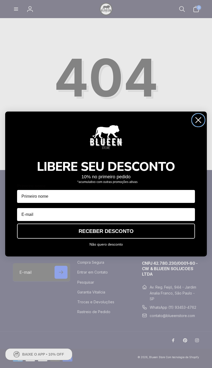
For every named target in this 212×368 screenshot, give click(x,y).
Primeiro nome (31, 186)
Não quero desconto (106, 244)
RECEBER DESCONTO (106, 231)
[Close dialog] (198, 120)
